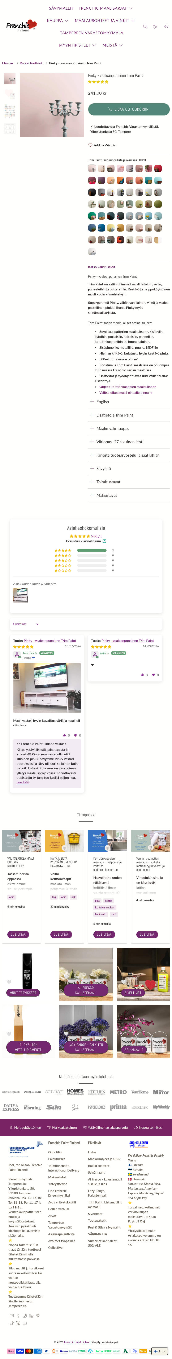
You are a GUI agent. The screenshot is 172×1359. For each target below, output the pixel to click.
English (102, 401)
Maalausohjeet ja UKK (104, 1159)
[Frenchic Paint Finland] (22, 27)
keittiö (108, 900)
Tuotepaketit (97, 1220)
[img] (23, 647)
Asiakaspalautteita (61, 1234)
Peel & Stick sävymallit (104, 1227)
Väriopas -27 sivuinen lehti (119, 441)
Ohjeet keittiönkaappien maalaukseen (127, 387)
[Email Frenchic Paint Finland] (12, 1316)
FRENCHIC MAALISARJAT (103, 8)
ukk (74, 897)
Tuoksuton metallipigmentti (29, 1047)
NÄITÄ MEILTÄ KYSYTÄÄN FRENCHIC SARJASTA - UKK (63, 862)
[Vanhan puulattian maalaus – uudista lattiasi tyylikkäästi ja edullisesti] (150, 841)
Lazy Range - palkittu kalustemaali (86, 1047)
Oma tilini (55, 1152)
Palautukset (56, 1159)
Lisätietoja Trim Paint (114, 415)
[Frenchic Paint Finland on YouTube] (25, 1324)
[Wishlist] (160, 27)
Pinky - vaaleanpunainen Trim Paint (50, 640)
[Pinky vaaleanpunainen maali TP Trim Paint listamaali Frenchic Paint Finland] (52, 105)
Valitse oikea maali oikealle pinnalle (125, 392)
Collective (55, 1247)
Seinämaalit (134, 1049)
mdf (114, 914)
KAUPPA (55, 20)
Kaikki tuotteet (31, 63)
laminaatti (100, 914)
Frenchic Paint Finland (77, 1342)
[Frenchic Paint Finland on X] (18, 1324)
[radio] (92, 168)
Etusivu (7, 63)
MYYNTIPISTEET (75, 45)
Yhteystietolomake (141, 1230)
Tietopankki (86, 814)
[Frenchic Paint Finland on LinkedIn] (31, 1316)
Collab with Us (58, 1209)
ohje (11, 897)
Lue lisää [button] (23, 782)
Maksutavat (106, 495)
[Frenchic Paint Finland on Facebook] (18, 1316)
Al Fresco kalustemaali (85, 990)
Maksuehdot (57, 1177)
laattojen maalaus (105, 907)
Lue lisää (18, 934)
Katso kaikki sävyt (101, 267)
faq (54, 897)
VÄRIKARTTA (97, 1234)
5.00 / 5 (96, 536)
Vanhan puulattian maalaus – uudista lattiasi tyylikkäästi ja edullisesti (150, 864)
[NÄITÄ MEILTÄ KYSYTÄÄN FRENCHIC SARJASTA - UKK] (64, 841)
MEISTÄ (110, 45)
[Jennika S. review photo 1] (47, 688)
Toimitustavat (108, 481)
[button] (98, 82)
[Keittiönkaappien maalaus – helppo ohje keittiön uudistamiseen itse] (107, 841)
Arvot (52, 1216)
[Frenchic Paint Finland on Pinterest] (38, 1316)
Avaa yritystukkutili (62, 1202)
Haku (92, 1152)
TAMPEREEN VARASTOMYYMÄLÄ (91, 32)
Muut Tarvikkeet (23, 992)
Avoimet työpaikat (61, 1241)
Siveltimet (133, 992)
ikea (97, 900)
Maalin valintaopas (112, 428)
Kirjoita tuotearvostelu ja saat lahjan (128, 455)
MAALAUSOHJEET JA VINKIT (102, 20)
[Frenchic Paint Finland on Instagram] (25, 1316)
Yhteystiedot (57, 1184)
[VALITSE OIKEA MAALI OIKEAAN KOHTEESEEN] (21, 841)
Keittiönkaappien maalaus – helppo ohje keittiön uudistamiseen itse (107, 864)
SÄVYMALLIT (61, 8)
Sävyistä (103, 468)
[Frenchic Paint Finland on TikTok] (12, 1324)
